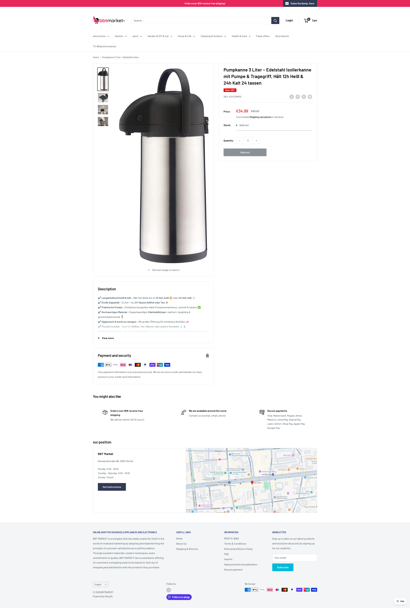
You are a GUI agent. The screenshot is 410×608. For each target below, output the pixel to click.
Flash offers (263, 35)
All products (282, 35)
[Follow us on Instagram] (168, 590)
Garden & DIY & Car (158, 35)
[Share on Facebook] (291, 96)
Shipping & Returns (187, 548)
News (179, 538)
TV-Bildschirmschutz (104, 46)
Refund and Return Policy (238, 548)
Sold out (245, 152)
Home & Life (185, 35)
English (98, 584)
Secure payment (233, 569)
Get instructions (112, 486)
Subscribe (283, 567)
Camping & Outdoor (212, 35)
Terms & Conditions (235, 543)
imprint (228, 559)
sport (135, 35)
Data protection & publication (240, 564)
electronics (99, 35)
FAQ (226, 553)
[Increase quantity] (256, 140)
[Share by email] (310, 96)
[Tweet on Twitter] (304, 96)
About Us (181, 543)
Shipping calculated (260, 117)
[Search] (275, 20)
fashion (119, 35)
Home (96, 57)
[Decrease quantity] (239, 140)
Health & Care (239, 35)
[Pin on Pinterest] (297, 96)
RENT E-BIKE (231, 538)
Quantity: (229, 140)
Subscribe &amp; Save (302, 3)
